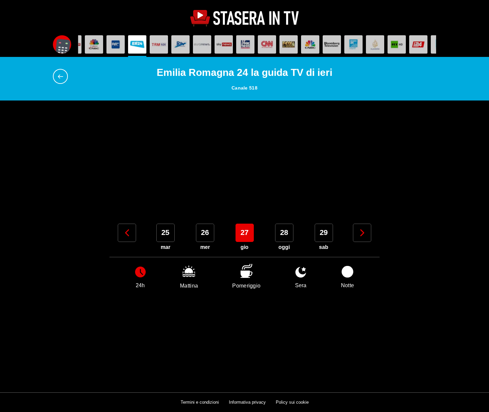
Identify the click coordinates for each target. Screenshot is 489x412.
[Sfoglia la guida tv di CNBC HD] (310, 44)
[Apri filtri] (62, 44)
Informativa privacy (247, 402)
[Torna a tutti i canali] (62, 76)
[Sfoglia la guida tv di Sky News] (224, 44)
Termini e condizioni (200, 402)
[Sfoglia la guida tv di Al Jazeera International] (375, 44)
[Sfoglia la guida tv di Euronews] (202, 44)
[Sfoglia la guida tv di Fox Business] (288, 44)
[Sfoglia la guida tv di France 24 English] (353, 44)
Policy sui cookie (292, 402)
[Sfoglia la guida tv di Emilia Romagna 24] (137, 44)
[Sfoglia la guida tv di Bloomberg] (332, 44)
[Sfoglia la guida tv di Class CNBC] (94, 44)
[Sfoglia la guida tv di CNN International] (267, 44)
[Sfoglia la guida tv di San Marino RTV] (180, 44)
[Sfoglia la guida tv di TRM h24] (159, 44)
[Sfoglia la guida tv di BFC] (115, 44)
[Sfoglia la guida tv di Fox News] (245, 44)
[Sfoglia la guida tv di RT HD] (397, 44)
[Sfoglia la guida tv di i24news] (418, 44)
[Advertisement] (244, 158)
